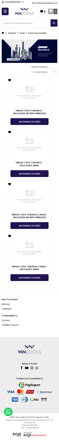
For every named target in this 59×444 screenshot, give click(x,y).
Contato (6, 320)
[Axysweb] (17, 434)
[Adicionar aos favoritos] (9, 80)
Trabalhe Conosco (10, 325)
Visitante (40, 3)
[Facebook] (22, 368)
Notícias (6, 304)
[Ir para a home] (29, 349)
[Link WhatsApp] (8, 412)
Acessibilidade (13, 2)
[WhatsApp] (37, 368)
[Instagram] (32, 368)
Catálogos (7, 308)
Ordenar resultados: (39, 66)
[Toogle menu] (5, 11)
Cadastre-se (51, 3)
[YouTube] (26, 368)
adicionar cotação (29, 121)
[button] (26, 23)
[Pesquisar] (54, 23)
